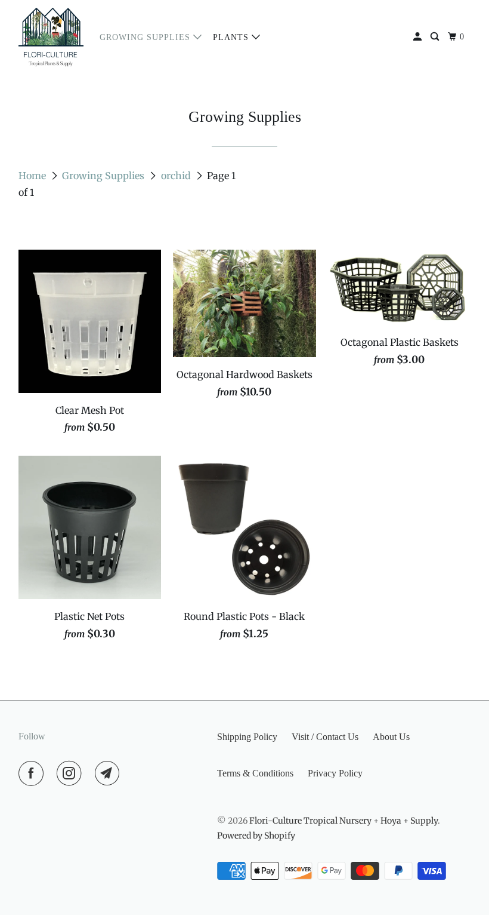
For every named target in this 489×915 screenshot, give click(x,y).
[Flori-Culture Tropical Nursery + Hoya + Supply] (51, 37)
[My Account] (418, 37)
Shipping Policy (247, 737)
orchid (177, 176)
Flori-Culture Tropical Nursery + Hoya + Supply (343, 820)
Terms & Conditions (255, 773)
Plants (232, 37)
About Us (391, 737)
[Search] (436, 37)
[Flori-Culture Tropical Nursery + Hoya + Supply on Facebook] (33, 773)
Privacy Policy (335, 773)
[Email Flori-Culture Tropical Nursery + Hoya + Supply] (110, 773)
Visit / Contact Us (325, 737)
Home (33, 176)
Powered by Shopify (256, 835)
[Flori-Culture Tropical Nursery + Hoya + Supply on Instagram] (71, 773)
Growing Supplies (146, 37)
